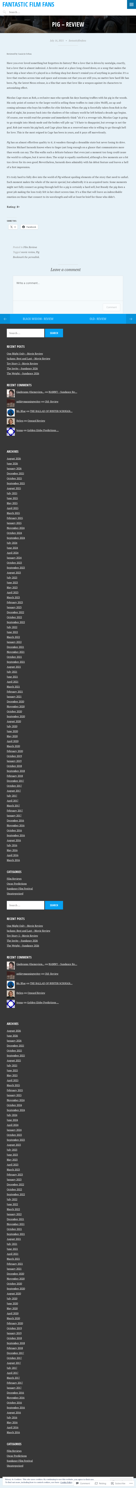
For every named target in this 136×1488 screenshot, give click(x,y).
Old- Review (98, 319)
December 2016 (15, 820)
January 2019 (14, 761)
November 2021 (16, 652)
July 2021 (12, 671)
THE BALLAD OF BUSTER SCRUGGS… (51, 411)
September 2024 (16, 537)
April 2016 (12, 855)
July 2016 (12, 845)
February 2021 (15, 691)
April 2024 (12, 552)
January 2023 (14, 607)
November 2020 (16, 706)
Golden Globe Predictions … (43, 430)
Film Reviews (30, 247)
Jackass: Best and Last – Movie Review (28, 358)
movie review (28, 252)
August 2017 (14, 790)
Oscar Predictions (17, 883)
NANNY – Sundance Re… (63, 392)
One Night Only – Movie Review (25, 353)
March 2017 (13, 805)
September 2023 (16, 567)
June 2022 (12, 632)
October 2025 (14, 478)
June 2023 (12, 582)
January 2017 (14, 815)
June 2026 (12, 463)
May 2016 (12, 850)
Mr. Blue (21, 411)
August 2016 (14, 840)
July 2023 (12, 577)
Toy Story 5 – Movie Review (22, 363)
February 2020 (15, 751)
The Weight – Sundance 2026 (23, 373)
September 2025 (16, 483)
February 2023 (15, 602)
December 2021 (15, 647)
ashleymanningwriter (28, 401)
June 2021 (12, 676)
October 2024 (14, 533)
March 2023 (13, 597)
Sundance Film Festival (20, 888)
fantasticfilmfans (77, 40)
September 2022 (16, 622)
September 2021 (16, 661)
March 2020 (13, 746)
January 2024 (14, 557)
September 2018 (16, 771)
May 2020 (12, 736)
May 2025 (12, 503)
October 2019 (14, 756)
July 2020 (12, 726)
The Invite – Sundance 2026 (22, 368)
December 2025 (15, 473)
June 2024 (12, 547)
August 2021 (14, 666)
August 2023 (14, 572)
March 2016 (13, 860)
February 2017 (15, 810)
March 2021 (13, 686)
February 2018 (15, 775)
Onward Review (36, 420)
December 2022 (15, 612)
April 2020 (12, 741)
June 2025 (12, 498)
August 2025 (14, 488)
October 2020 (14, 711)
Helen (19, 420)
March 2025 (13, 513)
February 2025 (15, 518)
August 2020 (14, 721)
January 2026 (14, 468)
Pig (37, 252)
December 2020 (15, 701)
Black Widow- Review (38, 319)
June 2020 (12, 731)
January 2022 (14, 642)
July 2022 (12, 627)
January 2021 (14, 696)
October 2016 (14, 830)
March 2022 (13, 637)
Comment (111, 307)
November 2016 (16, 825)
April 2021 (12, 681)
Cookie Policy (66, 1482)
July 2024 (12, 542)
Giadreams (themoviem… (30, 392)
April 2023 (12, 592)
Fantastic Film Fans (28, 4)
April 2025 (12, 508)
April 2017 (12, 800)
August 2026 (14, 458)
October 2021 (14, 656)
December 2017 (15, 780)
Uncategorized (15, 893)
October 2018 (14, 766)
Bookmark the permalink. (26, 257)
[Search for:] (22, 12)
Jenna (19, 430)
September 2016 (16, 835)
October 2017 (14, 785)
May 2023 (12, 587)
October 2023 (14, 562)
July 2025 (12, 493)
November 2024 (16, 528)
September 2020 (16, 716)
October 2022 (14, 617)
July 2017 (12, 795)
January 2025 (14, 523)
